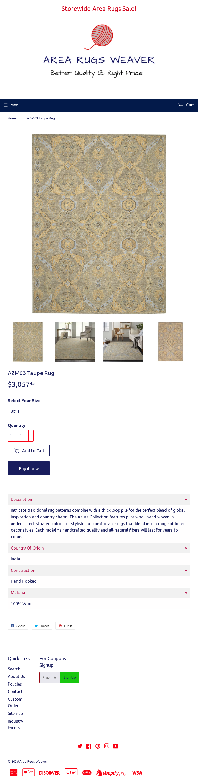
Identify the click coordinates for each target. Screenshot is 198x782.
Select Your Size (24, 400)
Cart (189, 105)
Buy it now (29, 468)
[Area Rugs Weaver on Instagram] (106, 746)
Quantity (17, 425)
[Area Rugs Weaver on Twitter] (79, 746)
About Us (16, 676)
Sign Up (70, 677)
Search (14, 669)
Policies (15, 684)
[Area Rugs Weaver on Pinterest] (98, 746)
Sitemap (15, 713)
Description (21, 499)
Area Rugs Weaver (33, 761)
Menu (15, 105)
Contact (15, 691)
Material (18, 593)
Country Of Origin (27, 548)
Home (12, 118)
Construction (23, 570)
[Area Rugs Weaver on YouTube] (115, 746)
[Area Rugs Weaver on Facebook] (89, 746)
